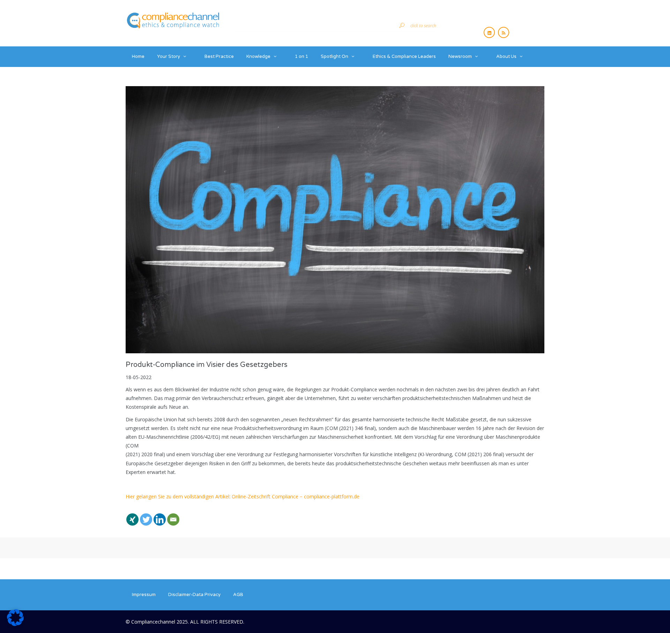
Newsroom (460, 56)
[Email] (173, 515)
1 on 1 (301, 56)
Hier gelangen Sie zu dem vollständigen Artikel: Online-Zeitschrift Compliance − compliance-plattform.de (242, 496)
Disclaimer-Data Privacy (194, 594)
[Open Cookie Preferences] (15, 624)
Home (138, 56)
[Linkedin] (160, 515)
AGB (238, 594)
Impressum (144, 594)
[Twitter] (146, 515)
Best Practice (219, 56)
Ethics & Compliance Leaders (404, 56)
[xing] (132, 515)
